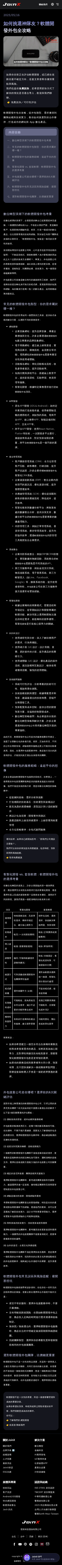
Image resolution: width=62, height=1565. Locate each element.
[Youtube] (20, 1544)
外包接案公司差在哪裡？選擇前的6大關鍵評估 (33, 178)
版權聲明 (17, 1561)
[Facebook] (14, 1544)
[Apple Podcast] (25, 1544)
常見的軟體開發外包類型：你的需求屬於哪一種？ (34, 148)
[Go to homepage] (31, 1522)
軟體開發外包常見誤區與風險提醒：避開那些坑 (34, 188)
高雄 (31, 1536)
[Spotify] (30, 1544)
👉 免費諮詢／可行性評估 (21, 102)
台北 (14, 1536)
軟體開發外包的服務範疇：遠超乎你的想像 (34, 158)
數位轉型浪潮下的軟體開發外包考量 (31, 140)
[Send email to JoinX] (47, 1544)
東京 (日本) (43, 1536)
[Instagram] (36, 1544)
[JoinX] (12, 4)
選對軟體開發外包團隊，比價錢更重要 (33, 196)
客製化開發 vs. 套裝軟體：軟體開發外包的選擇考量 (34, 168)
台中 (22, 1536)
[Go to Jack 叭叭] (42, 1544)
